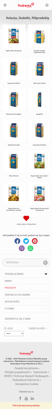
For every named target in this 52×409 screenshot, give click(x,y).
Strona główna (14, 274)
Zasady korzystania (26, 368)
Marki (8, 281)
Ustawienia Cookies (27, 384)
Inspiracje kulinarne (17, 294)
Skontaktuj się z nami (17, 318)
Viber (22, 248)
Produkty (10, 287)
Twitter (26, 241)
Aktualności (12, 301)
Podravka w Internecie (26, 380)
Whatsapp (30, 248)
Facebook (17, 241)
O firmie (9, 308)
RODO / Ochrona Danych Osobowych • (27, 376)
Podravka (26, 5)
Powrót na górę (37, 328)
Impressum (40, 372)
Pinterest (35, 241)
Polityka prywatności (17, 372)
